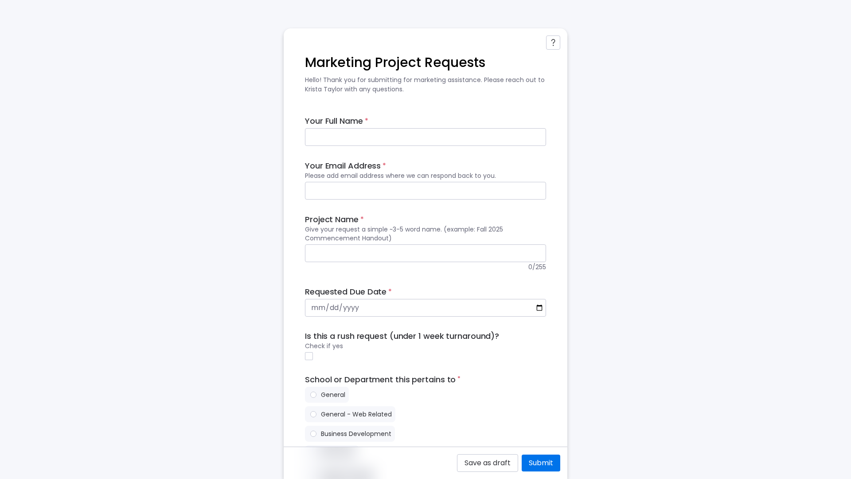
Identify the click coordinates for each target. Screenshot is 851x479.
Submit (541, 463)
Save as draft (488, 463)
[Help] (553, 42)
